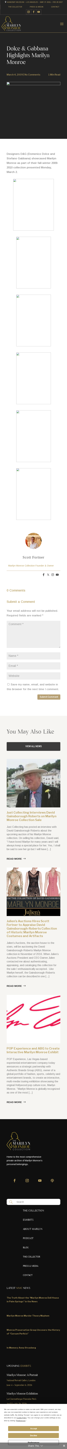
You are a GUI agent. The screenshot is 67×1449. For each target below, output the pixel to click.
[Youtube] (57, 575)
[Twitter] (48, 575)
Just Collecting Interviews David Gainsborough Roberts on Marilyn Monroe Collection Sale (31, 816)
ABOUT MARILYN (33, 1229)
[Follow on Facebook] (33, 12)
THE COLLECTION (33, 1211)
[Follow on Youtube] (38, 12)
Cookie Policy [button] (22, 1418)
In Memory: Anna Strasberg (21, 1347)
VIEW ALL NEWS (33, 746)
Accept (33, 1429)
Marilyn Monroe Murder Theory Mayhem (28, 1315)
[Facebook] (43, 575)
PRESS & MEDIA (36, 7)
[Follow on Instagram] (28, 12)
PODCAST (28, 1238)
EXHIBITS (28, 1220)
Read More (14, 858)
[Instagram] (52, 575)
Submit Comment (49, 697)
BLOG (26, 1248)
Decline (33, 1435)
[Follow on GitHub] (52, 1182)
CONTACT (55, 7)
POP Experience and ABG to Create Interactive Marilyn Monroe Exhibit (33, 1050)
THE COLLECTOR (15, 7)
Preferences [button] (20, 1421)
